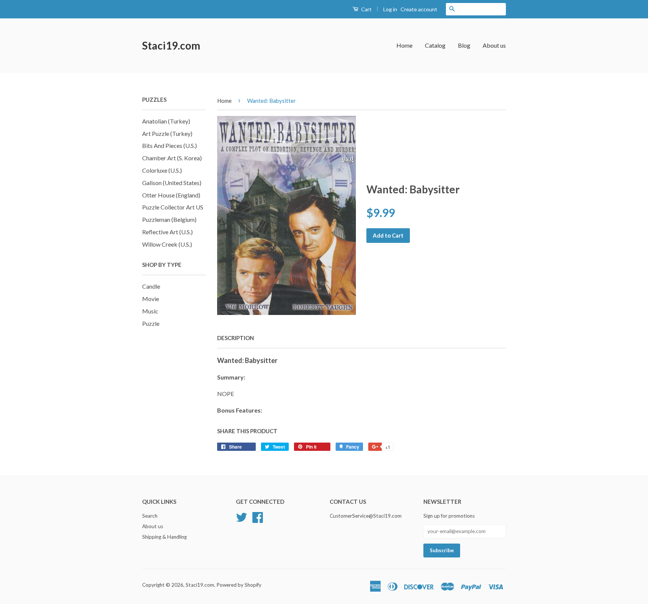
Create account (418, 9)
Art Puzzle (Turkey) (167, 133)
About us (494, 45)
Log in (390, 9)
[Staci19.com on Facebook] (257, 517)
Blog (464, 45)
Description (235, 337)
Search (150, 516)
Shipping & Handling (164, 537)
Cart (366, 9)
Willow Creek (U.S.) (167, 244)
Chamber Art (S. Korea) (172, 157)
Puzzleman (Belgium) (169, 219)
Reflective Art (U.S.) (167, 231)
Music (150, 311)
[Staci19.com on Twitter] (241, 517)
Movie (150, 298)
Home (404, 45)
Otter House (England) (171, 195)
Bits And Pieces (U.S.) (169, 145)
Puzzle (150, 323)
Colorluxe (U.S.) (162, 170)
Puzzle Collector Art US (172, 207)
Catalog (435, 45)
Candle (151, 286)
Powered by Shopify (238, 585)
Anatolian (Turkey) (166, 121)
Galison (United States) (171, 182)
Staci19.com (171, 45)
